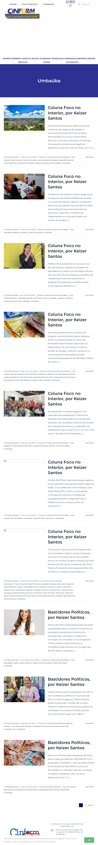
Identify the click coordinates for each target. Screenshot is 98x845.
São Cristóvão (55, 163)
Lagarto (61, 298)
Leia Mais (89, 157)
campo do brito (10, 587)
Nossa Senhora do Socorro (64, 377)
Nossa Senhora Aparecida (21, 377)
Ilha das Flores (32, 374)
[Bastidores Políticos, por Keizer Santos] (24, 622)
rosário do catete (42, 163)
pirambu (24, 232)
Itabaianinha (52, 374)
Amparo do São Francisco (29, 584)
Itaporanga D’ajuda (67, 374)
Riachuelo (50, 518)
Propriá (35, 380)
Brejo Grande (16, 160)
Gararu (59, 587)
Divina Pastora (17, 518)
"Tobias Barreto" (10, 298)
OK (89, 840)
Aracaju (7, 160)
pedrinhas (14, 163)
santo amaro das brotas (41, 596)
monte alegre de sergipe (47, 160)
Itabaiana (42, 374)
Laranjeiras (27, 518)
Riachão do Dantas (27, 163)
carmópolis (28, 587)
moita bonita (55, 590)
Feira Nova (51, 587)
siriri (14, 729)
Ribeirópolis (44, 790)
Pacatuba (8, 380)
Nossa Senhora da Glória (43, 377)
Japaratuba (20, 590)
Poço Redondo (25, 380)
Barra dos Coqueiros (65, 584)
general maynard (17, 374)
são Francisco (69, 596)
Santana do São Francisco (20, 596)
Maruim (45, 590)
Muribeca (69, 298)
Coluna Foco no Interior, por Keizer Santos (67, 113)
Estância (16, 232)
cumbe (7, 518)
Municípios (64, 157)
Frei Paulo (38, 298)
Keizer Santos (12, 157)
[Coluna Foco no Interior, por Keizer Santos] (24, 118)
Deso (22, 663)
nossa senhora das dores (42, 663)
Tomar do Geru (10, 599)
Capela (7, 374)
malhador (37, 590)
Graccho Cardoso (29, 160)
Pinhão (16, 380)
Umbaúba (66, 163)
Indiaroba (67, 587)
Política (66, 660)
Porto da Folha (39, 518)
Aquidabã (8, 232)
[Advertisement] (49, 38)
